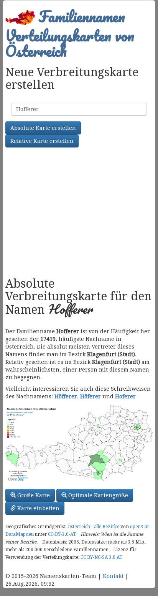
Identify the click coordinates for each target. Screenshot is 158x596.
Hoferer (125, 396)
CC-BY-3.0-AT (62, 534)
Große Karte (33, 495)
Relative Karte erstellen (42, 141)
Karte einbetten (37, 508)
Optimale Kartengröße (97, 495)
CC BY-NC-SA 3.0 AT (101, 557)
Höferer (90, 396)
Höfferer (65, 396)
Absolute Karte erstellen (43, 128)
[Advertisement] (79, 213)
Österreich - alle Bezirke (93, 526)
